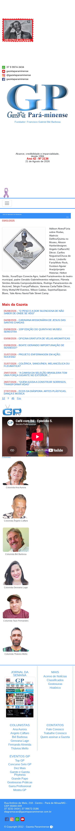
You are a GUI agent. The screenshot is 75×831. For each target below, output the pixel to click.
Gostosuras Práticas (19, 782)
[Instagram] (12, 819)
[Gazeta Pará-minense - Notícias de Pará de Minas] (37, 100)
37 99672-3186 (30, 808)
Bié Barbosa (19, 737)
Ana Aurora (20, 729)
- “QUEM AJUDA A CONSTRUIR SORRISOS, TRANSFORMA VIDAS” (35, 383)
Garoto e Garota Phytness (20, 773)
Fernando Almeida (19, 744)
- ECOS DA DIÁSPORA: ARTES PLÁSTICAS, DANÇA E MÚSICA (35, 392)
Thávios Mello (19, 748)
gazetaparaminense (17, 71)
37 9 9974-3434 (15, 67)
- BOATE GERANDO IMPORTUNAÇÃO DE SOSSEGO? (34, 346)
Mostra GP (19, 790)
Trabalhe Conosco (55, 733)
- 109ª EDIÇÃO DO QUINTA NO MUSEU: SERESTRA (33, 330)
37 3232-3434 (12, 808)
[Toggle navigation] (7, 203)
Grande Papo (20, 778)
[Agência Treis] (51, 826)
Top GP (19, 760)
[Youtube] (22, 819)
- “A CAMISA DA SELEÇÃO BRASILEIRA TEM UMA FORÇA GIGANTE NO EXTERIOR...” (35, 374)
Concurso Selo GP (19, 764)
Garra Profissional (20, 786)
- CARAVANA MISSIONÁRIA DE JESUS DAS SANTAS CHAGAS (35, 321)
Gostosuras (55, 683)
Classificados (55, 680)
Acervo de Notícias (55, 676)
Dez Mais (20, 768)
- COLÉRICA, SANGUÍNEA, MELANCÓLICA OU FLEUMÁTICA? (37, 364)
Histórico (55, 687)
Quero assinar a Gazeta (55, 737)
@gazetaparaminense (18, 75)
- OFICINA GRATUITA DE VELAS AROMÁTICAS (37, 338)
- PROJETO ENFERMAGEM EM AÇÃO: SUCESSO (32, 355)
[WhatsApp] (17, 819)
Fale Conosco (55, 729)
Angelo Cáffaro (19, 733)
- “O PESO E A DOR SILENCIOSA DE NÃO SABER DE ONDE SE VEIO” (34, 312)
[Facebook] (6, 819)
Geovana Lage (20, 740)
